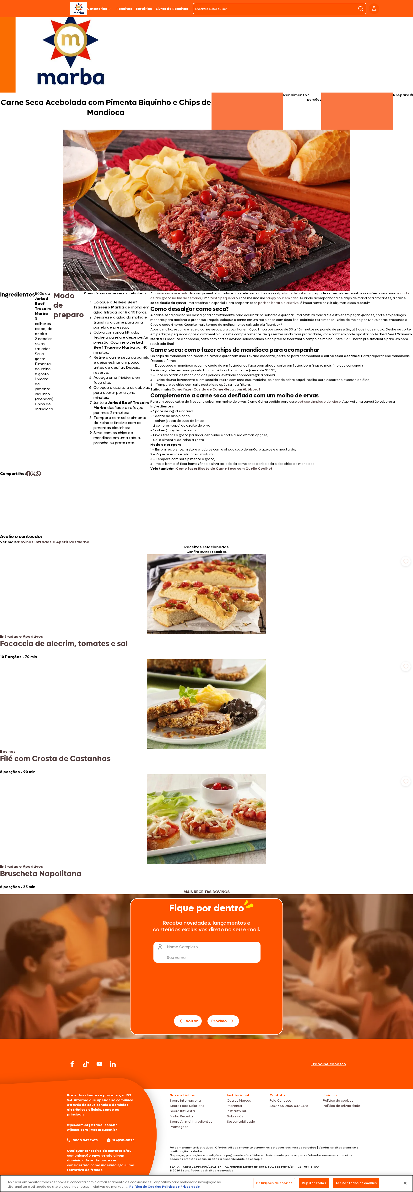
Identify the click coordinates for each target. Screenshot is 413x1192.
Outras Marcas (239, 1100)
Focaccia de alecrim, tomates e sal (64, 644)
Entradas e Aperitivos (54, 541)
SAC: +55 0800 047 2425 (289, 1106)
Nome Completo (182, 946)
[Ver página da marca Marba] (70, 49)
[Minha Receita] (49, 8)
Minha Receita (181, 1116)
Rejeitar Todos (314, 1183)
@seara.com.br (103, 1129)
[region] (206, 1183)
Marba (82, 541)
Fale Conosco (280, 1100)
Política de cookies (338, 1100)
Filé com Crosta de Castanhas (55, 759)
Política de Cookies (145, 1187)
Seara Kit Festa (182, 1111)
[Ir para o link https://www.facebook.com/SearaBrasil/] (72, 1064)
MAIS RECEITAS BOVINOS (207, 891)
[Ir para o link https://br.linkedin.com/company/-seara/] (113, 1064)
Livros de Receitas (172, 8)
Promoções (179, 1127)
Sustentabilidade (241, 1121)
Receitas (124, 8)
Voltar (192, 1020)
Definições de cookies (274, 1183)
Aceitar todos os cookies (356, 1183)
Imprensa (234, 1106)
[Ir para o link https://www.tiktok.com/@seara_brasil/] (86, 1064)
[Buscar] (360, 8)
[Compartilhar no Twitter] (33, 473)
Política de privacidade (341, 1106)
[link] (206, 606)
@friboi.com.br (104, 1125)
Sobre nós (235, 1116)
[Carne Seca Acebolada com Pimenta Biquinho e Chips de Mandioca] (78, 8)
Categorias (97, 8)
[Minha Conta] (374, 8)
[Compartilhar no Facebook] (28, 473)
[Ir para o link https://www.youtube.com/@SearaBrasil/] (99, 1064)
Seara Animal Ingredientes (191, 1121)
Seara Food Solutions (187, 1106)
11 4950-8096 (124, 1140)
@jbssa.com (77, 1129)
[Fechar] (405, 1183)
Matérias (144, 8)
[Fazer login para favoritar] (406, 561)
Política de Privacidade (181, 1187)
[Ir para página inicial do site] (206, 1079)
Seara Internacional (185, 1100)
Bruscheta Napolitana (41, 874)
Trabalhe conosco (328, 1063)
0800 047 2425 (85, 1140)
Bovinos (25, 541)
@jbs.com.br (77, 1125)
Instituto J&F (237, 1111)
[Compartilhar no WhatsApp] (38, 473)
